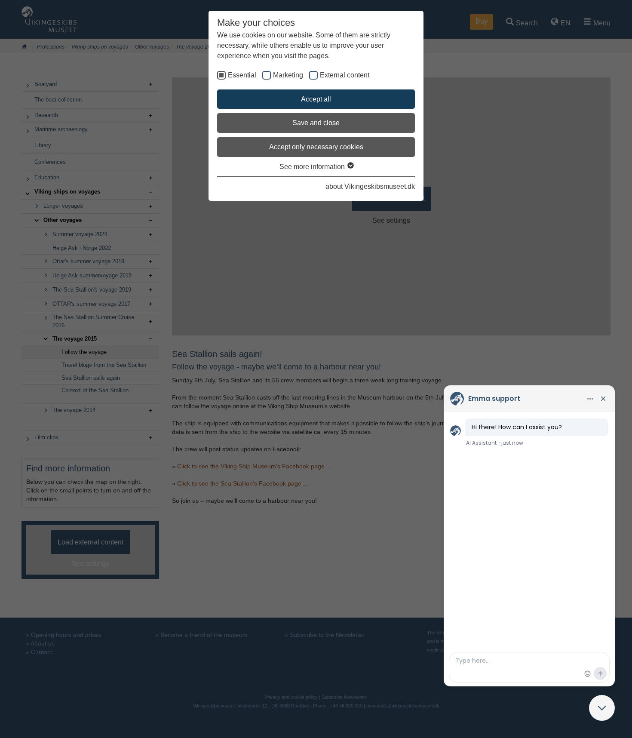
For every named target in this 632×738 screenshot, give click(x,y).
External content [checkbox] (344, 75)
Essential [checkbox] (242, 75)
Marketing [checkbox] (288, 75)
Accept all (316, 99)
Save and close (316, 122)
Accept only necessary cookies (316, 147)
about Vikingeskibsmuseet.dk (370, 186)
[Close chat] (602, 708)
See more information (313, 166)
